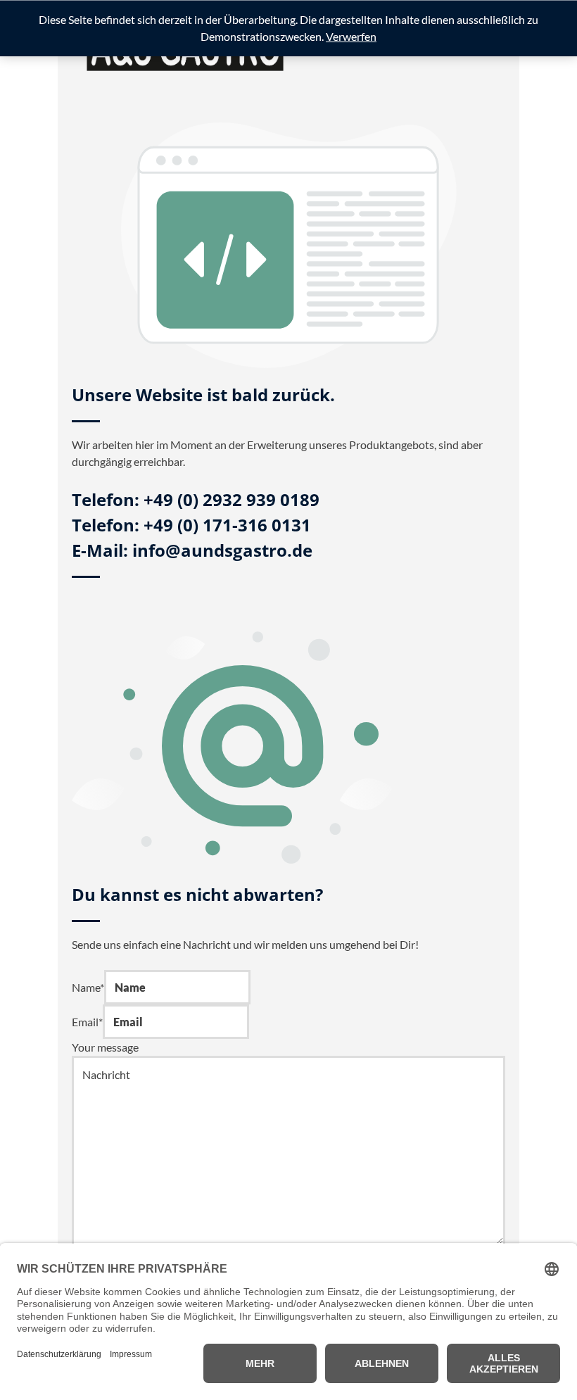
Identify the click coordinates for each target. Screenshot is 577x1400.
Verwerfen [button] (351, 36)
